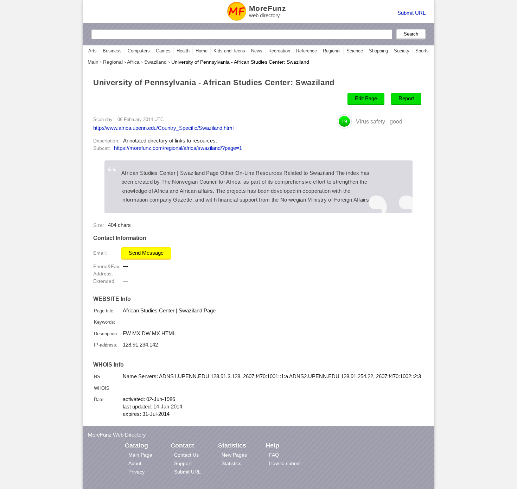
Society (401, 50)
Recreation (279, 50)
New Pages (234, 455)
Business (112, 50)
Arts (92, 50)
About (134, 463)
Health (183, 50)
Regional (331, 50)
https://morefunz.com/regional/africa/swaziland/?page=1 (178, 148)
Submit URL (411, 13)
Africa (133, 62)
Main (93, 62)
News (256, 50)
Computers (139, 50)
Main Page (140, 455)
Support (183, 463)
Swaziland (155, 62)
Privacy (136, 472)
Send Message (146, 253)
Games (163, 50)
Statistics (231, 463)
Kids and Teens (229, 50)
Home (202, 50)
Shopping (378, 50)
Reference (306, 50)
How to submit (285, 463)
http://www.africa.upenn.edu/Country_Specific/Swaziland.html (163, 128)
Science (354, 50)
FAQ (274, 455)
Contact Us (186, 455)
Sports (422, 50)
